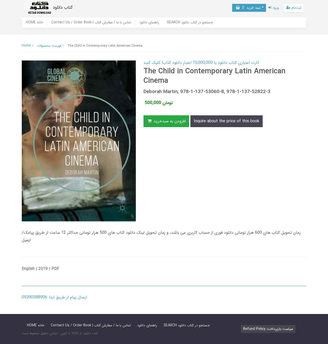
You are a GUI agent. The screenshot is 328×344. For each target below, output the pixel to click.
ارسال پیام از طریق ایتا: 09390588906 (54, 297)
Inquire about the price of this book (226, 121)
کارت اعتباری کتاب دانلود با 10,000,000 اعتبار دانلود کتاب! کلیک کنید (201, 62)
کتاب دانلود (63, 7)
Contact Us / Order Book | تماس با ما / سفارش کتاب (91, 22)
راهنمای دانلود (149, 22)
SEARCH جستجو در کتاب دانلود (190, 22)
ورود (275, 8)
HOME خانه (34, 22)
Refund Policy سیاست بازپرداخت (268, 329)
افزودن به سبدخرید (169, 121)
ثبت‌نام (295, 8)
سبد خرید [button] (250, 8)
